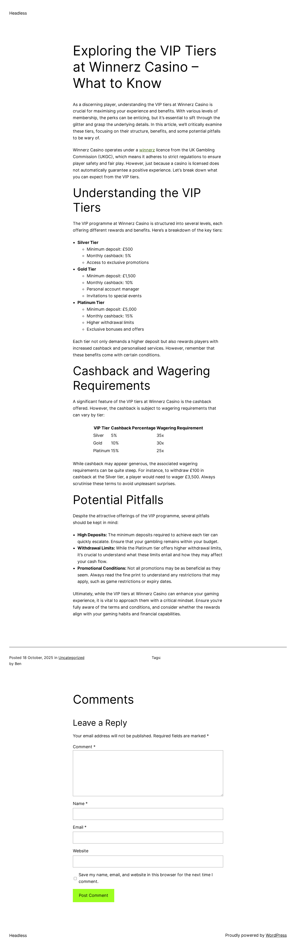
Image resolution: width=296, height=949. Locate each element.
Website (80, 850)
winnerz (147, 149)
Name (80, 803)
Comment (84, 746)
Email (79, 827)
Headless (18, 13)
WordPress (276, 935)
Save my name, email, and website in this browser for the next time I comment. (146, 878)
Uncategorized (71, 657)
